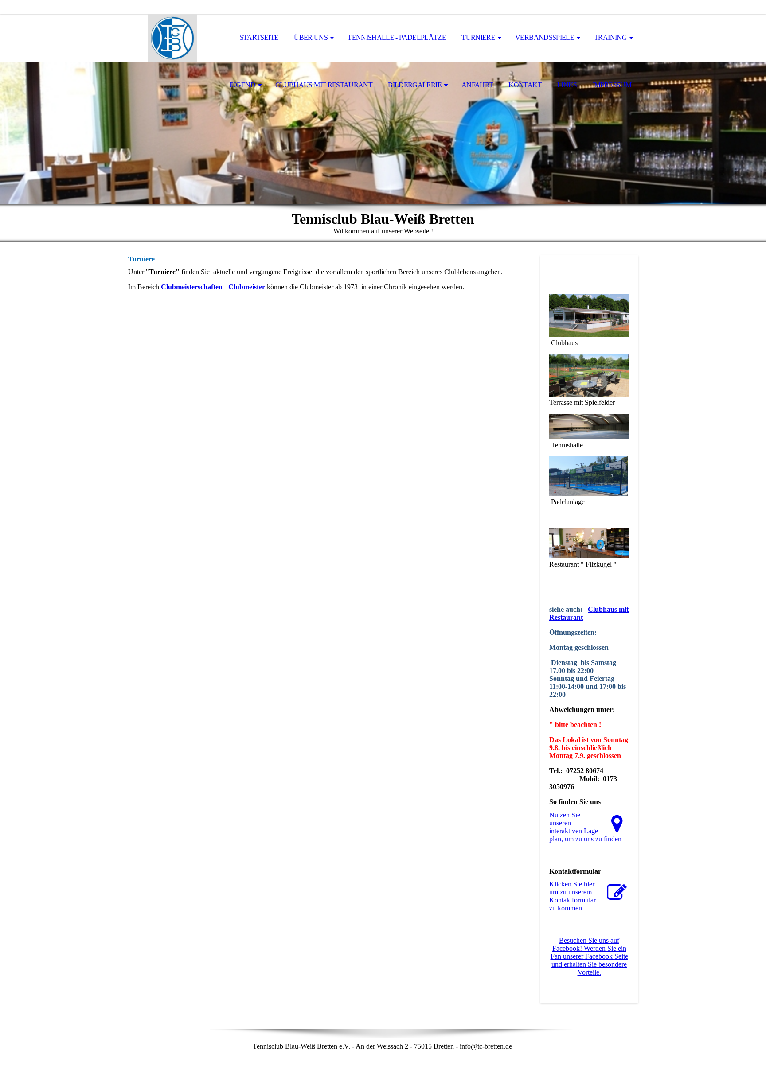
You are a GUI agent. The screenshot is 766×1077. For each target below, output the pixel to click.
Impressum (612, 85)
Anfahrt (477, 85)
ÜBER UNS (311, 37)
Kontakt (525, 85)
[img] (172, 38)
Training (610, 37)
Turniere (478, 37)
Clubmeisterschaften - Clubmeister (213, 287)
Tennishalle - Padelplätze (397, 37)
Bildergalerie (415, 85)
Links (567, 85)
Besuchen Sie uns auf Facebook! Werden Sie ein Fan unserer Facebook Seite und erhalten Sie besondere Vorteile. (589, 956)
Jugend (242, 85)
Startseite (259, 37)
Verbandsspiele (544, 37)
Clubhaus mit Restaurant (323, 85)
